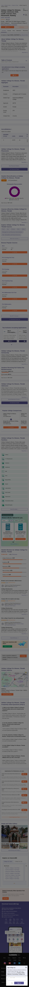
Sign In (19, 983)
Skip (12, 983)
